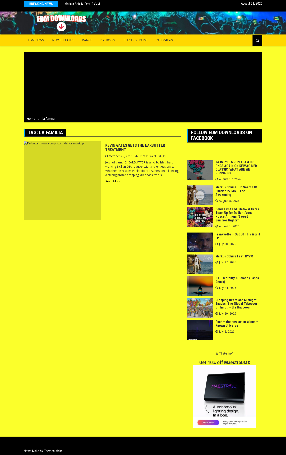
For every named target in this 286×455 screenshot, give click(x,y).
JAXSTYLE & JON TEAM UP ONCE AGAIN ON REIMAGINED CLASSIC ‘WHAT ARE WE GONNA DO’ (236, 167)
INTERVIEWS (164, 40)
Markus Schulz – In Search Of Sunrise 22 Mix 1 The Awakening (236, 191)
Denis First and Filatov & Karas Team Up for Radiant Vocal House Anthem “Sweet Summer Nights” (237, 214)
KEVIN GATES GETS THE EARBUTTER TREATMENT (135, 147)
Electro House (135, 40)
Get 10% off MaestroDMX (224, 362)
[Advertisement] (143, 85)
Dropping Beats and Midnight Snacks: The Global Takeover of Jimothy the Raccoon (236, 303)
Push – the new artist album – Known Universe (236, 324)
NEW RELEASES (62, 40)
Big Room (107, 40)
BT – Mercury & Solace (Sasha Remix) (237, 280)
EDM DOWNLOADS (152, 156)
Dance (87, 40)
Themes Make (53, 451)
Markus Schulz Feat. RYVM (82, 4)
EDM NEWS (36, 40)
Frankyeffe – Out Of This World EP (237, 236)
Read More (112, 181)
